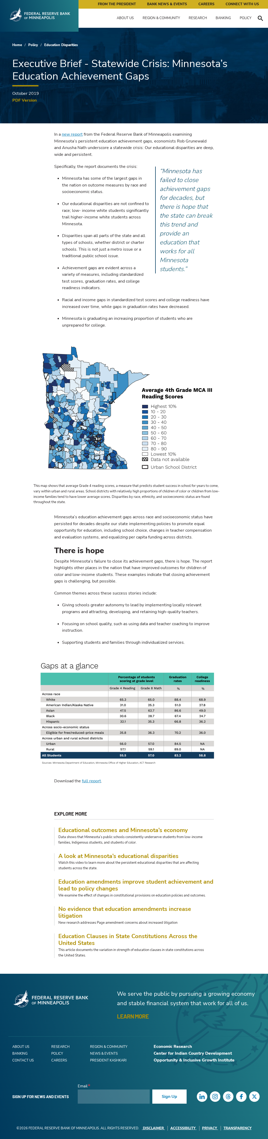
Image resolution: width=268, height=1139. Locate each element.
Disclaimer (153, 1128)
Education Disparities (61, 45)
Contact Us (23, 1060)
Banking (223, 18)
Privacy (209, 1128)
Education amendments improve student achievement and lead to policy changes (135, 885)
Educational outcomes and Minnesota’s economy (123, 830)
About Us (125, 18)
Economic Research (173, 1046)
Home (17, 45)
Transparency (238, 1128)
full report (91, 781)
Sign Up (169, 1096)
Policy (246, 18)
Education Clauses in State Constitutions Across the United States (127, 939)
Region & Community (161, 18)
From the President (117, 4)
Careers (206, 4)
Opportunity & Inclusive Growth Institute (194, 1060)
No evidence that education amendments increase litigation (124, 912)
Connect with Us (242, 4)
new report (72, 134)
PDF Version (24, 100)
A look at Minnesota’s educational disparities (118, 856)
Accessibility (183, 1128)
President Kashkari (108, 1060)
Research (198, 18)
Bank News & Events (167, 4)
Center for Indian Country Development (193, 1053)
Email (82, 1086)
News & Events (104, 1053)
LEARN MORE (133, 1016)
